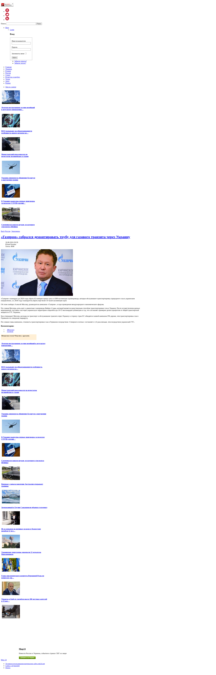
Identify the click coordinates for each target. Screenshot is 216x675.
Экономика (15, 231)
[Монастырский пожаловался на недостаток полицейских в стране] (10, 150)
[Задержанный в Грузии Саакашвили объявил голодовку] (10, 524)
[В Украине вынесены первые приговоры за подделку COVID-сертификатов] (10, 197)
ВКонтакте (10, 330)
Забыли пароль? (20, 61)
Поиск (3, 24)
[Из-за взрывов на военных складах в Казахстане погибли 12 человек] (10, 548)
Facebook (10, 331)
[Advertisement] (19, 633)
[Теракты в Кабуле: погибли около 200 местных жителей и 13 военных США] (10, 618)
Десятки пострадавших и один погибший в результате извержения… (18, 109)
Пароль (14, 47)
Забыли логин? (20, 63)
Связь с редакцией (12, 666)
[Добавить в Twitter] (3, 338)
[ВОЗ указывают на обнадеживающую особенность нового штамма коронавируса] (10, 127)
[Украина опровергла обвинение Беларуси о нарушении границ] (10, 174)
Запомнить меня (18, 54)
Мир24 (22, 649)
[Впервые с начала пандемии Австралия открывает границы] (10, 503)
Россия (7, 231)
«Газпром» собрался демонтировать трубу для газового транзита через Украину (65, 237)
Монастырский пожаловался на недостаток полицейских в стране (15, 155)
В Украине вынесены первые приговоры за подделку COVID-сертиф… (18, 202)
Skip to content (10, 87)
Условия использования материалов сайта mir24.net (25, 664)
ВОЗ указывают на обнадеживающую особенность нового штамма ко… (16, 132)
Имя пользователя (19, 41)
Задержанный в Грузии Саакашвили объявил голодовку (24, 507)
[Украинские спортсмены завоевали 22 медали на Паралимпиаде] (10, 571)
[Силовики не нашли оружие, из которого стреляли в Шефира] (10, 221)
